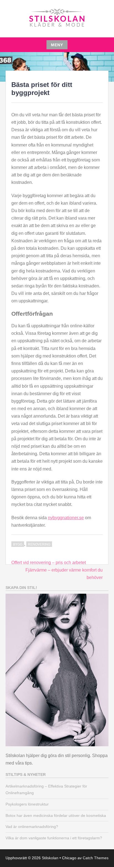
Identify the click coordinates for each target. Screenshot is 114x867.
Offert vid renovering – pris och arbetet (48, 562)
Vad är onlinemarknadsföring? (32, 826)
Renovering (39, 544)
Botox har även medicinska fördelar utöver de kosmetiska (56, 815)
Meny (57, 45)
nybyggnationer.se (66, 517)
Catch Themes (95, 858)
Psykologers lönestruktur (27, 804)
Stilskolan (50, 858)
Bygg (17, 544)
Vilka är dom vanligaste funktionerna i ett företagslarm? (54, 838)
